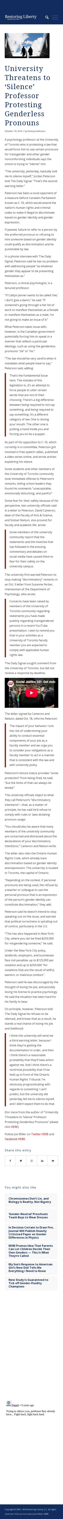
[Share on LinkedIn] (42, 1161)
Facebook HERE (15, 1139)
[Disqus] (31, 1347)
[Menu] (53, 17)
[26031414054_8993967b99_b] (27, 45)
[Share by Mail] (53, 1161)
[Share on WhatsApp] (31, 1161)
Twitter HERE (39, 1134)
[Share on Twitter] (21, 1161)
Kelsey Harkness (37, 131)
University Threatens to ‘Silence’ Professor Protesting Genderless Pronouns (28, 96)
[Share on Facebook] (10, 1161)
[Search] (45, 17)
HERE (14, 1127)
